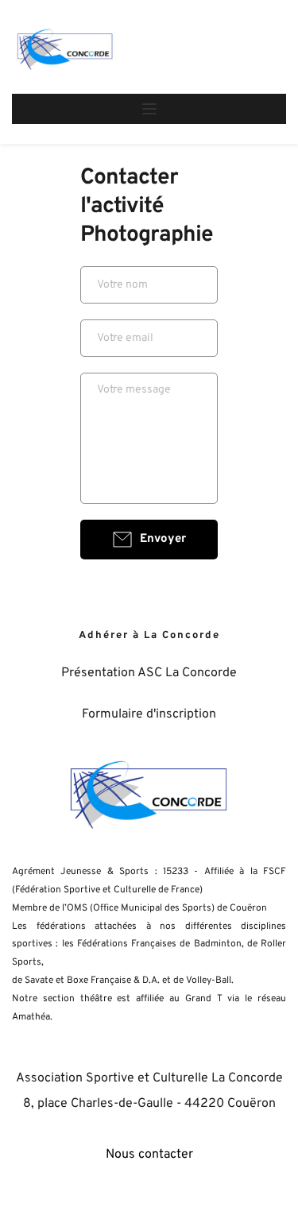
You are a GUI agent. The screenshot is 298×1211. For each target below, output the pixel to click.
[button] (149, 109)
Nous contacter (149, 1155)
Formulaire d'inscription (149, 714)
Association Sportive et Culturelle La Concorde (149, 1078)
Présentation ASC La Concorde (149, 673)
